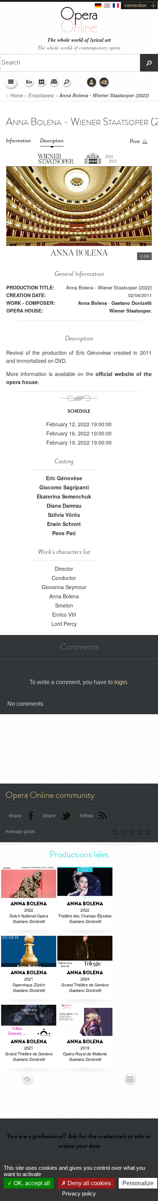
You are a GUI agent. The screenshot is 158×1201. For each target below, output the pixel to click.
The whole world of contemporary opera (79, 47)
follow (86, 815)
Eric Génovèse (64, 478)
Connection (92, 82)
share (15, 815)
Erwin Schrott (64, 524)
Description (52, 141)
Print (135, 141)
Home (16, 95)
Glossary (54, 82)
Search (67, 82)
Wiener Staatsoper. (130, 310)
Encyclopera (41, 95)
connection (136, 5)
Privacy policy (79, 1193)
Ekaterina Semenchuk (64, 496)
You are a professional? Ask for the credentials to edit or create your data (79, 1140)
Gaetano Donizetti (131, 302)
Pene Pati (64, 533)
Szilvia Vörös (64, 514)
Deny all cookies (88, 1183)
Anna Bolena (92, 302)
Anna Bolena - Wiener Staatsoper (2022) (104, 95)
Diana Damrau (64, 505)
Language (29, 82)
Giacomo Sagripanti (64, 487)
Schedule (42, 82)
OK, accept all (31, 1183)
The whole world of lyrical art (79, 40)
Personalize (138, 1183)
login (120, 682)
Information (18, 141)
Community (104, 82)
